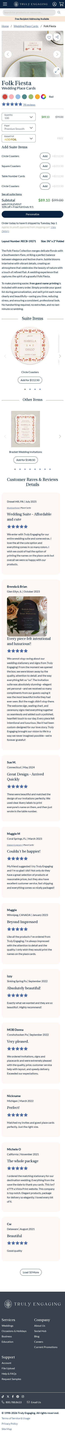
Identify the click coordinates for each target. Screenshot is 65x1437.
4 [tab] (40, 389)
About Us (39, 1325)
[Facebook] (14, 1396)
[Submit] (59, 12)
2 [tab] (30, 389)
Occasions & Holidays (14, 1330)
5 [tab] (35, 469)
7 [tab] (45, 469)
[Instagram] (24, 1396)
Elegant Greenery (14, 845)
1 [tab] (25, 389)
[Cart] (61, 4)
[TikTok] (4, 1396)
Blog (36, 1336)
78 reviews (29, 104)
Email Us (36, 1402)
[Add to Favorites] (49, 37)
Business (7, 1336)
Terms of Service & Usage (16, 1418)
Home (5, 26)
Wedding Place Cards (26, 26)
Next (57, 54)
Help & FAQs (9, 1373)
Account (6, 1362)
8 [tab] (50, 469)
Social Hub (40, 1330)
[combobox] (32, 12)
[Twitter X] (9, 1396)
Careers (38, 1341)
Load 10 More (31, 1272)
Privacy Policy (10, 1423)
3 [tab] (35, 389)
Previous (8, 54)
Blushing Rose (13, 508)
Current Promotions (46, 1347)
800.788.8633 (14, 1402)
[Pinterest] (19, 1396)
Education (7, 1341)
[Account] (54, 4)
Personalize (32, 214)
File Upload (8, 1368)
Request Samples (11, 1378)
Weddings (7, 1325)
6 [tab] (40, 469)
